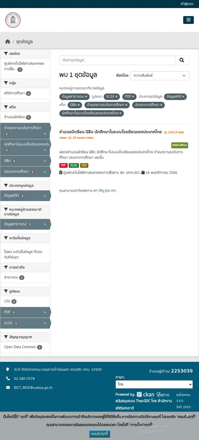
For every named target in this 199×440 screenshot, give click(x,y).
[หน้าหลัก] (7, 41)
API (95, 190)
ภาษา (120, 377)
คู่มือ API (110, 190)
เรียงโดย (122, 75)
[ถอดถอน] (86, 97)
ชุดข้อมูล (24, 41)
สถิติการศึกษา (179, 145)
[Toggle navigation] (188, 20)
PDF (63, 165)
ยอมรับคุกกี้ (99, 433)
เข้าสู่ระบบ (187, 4)
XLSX (73, 165)
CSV (84, 165)
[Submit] (182, 60)
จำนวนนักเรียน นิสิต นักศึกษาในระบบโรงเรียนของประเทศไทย (111, 132)
